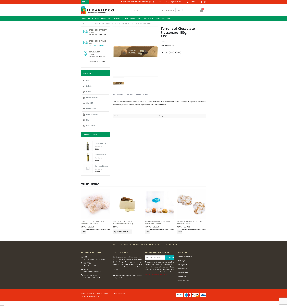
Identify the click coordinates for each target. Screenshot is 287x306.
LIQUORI (103, 18)
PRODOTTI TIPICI (135, 18)
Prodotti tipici (91, 109)
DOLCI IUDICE (166, 18)
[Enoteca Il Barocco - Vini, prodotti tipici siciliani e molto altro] (97, 10)
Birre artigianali (92, 97)
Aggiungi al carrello (123, 231)
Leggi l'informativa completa (156, 274)
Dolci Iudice (90, 125)
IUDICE (83, 221)
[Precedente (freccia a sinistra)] (1, 305)
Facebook (162, 52)
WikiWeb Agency (94, 296)
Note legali (182, 261)
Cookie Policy (182, 269)
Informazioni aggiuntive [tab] (137, 94)
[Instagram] (204, 1)
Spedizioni (182, 277)
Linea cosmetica (92, 114)
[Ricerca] (179, 10)
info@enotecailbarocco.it (92, 272)
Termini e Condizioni (185, 257)
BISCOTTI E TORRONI (151, 221)
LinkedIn (171, 52)
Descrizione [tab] (118, 94)
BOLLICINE (95, 18)
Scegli (84, 231)
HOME (84, 18)
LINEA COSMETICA (148, 18)
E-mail (179, 52)
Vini (87, 80)
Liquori (88, 92)
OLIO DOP (125, 18)
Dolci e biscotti (101, 221)
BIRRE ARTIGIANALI (114, 18)
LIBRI (158, 18)
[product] (87, 146)
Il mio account (183, 273)
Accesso (193, 2)
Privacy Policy (182, 265)
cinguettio (166, 52)
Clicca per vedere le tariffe (99, 45)
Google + (175, 52)
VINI (89, 18)
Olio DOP (89, 103)
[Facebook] (201, 1)
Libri (87, 120)
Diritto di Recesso (184, 281)
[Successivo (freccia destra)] (3, 305)
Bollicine (89, 86)
